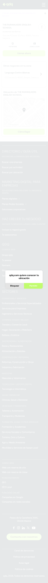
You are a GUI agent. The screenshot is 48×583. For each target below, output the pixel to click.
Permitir (33, 285)
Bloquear (14, 285)
